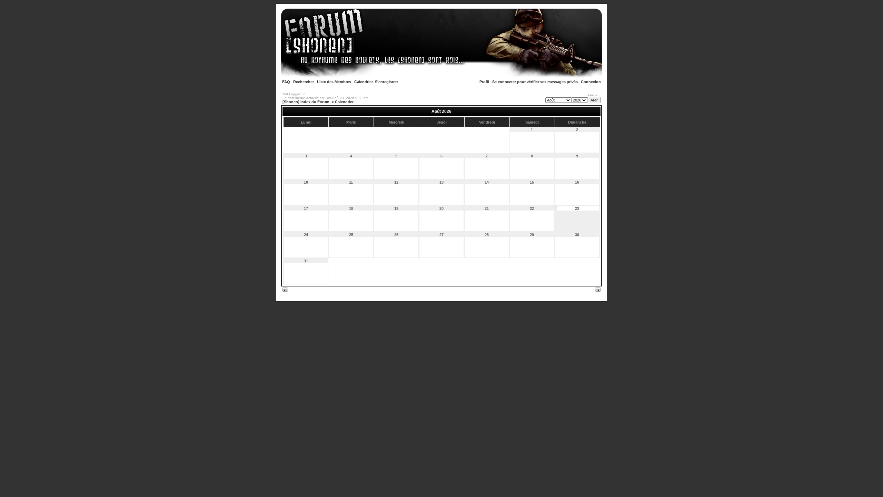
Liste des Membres (334, 82)
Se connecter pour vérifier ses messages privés (535, 82)
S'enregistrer (386, 82)
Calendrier (363, 82)
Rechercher (303, 82)
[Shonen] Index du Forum (305, 102)
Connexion (591, 82)
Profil (484, 82)
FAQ (286, 82)
